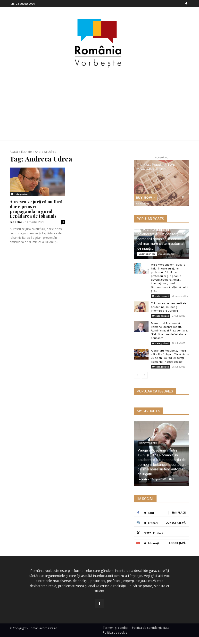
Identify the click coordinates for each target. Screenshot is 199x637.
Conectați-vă (176, 522)
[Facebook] (186, 3)
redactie (16, 222)
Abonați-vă (177, 543)
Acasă (14, 152)
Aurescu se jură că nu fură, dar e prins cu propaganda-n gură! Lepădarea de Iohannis (37, 209)
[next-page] (145, 375)
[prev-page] (137, 375)
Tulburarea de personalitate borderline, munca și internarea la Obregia (168, 307)
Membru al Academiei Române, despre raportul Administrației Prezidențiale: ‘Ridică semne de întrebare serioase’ (169, 331)
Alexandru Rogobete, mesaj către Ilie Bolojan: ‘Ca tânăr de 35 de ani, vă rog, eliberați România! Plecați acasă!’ (170, 356)
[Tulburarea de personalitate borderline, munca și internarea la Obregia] (141, 306)
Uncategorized (20, 194)
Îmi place (179, 512)
